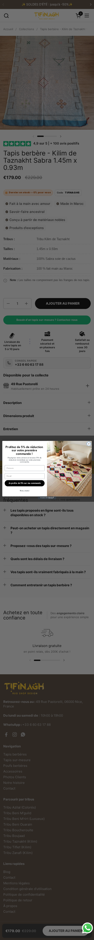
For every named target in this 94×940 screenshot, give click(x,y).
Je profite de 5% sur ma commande (25, 483)
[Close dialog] (89, 444)
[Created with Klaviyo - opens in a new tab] (47, 497)
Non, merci (24, 491)
